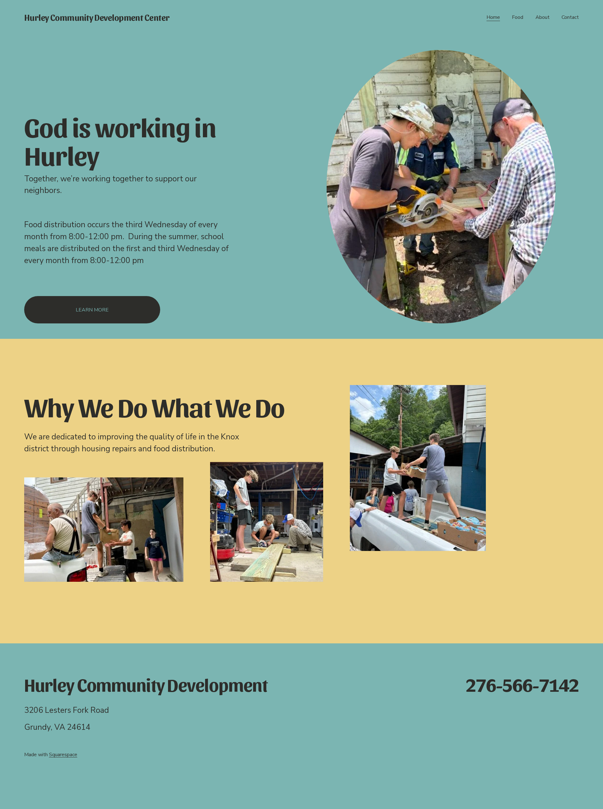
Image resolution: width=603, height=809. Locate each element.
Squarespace (63, 754)
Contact (570, 17)
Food (517, 17)
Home (493, 17)
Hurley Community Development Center (97, 17)
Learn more (92, 309)
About (542, 17)
